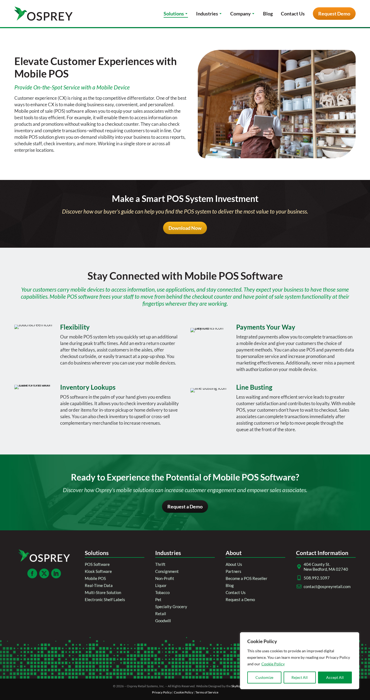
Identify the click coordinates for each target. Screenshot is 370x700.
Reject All (299, 677)
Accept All (335, 677)
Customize (264, 677)
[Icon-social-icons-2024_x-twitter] (44, 573)
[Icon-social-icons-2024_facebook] (32, 573)
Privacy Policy (162, 692)
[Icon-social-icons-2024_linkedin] (56, 573)
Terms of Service (206, 692)
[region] (299, 660)
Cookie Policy (273, 664)
